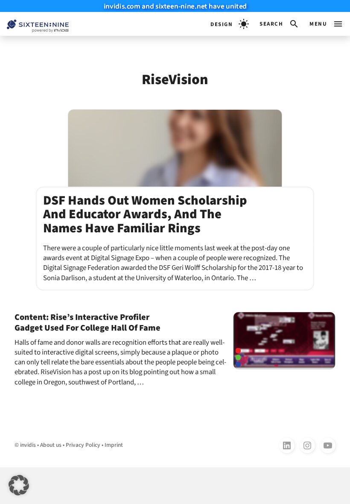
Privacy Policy (83, 445)
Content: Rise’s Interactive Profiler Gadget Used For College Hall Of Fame (87, 322)
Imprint (114, 445)
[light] (229, 24)
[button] (279, 24)
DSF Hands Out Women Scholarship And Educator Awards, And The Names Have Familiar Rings (145, 214)
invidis (28, 445)
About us (50, 445)
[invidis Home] (34, 24)
